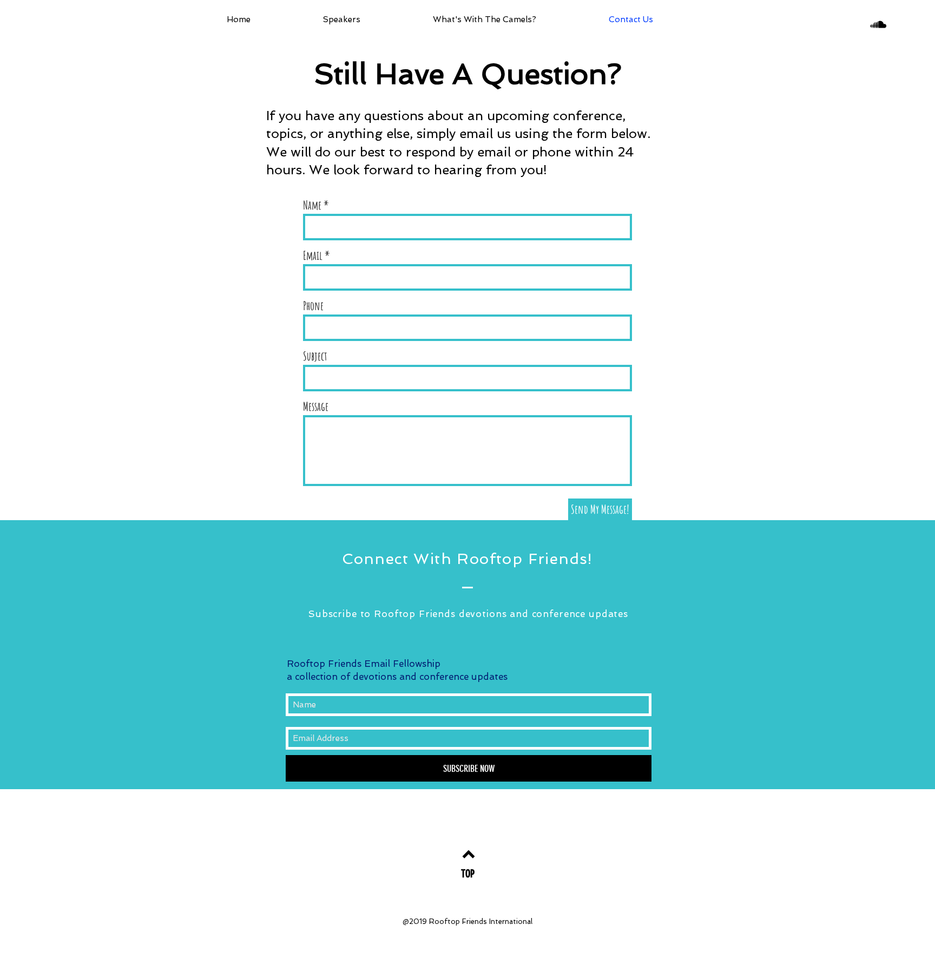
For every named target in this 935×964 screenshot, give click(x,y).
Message (315, 406)
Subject (315, 356)
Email (312, 255)
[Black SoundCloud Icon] (878, 24)
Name (312, 205)
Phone (313, 306)
